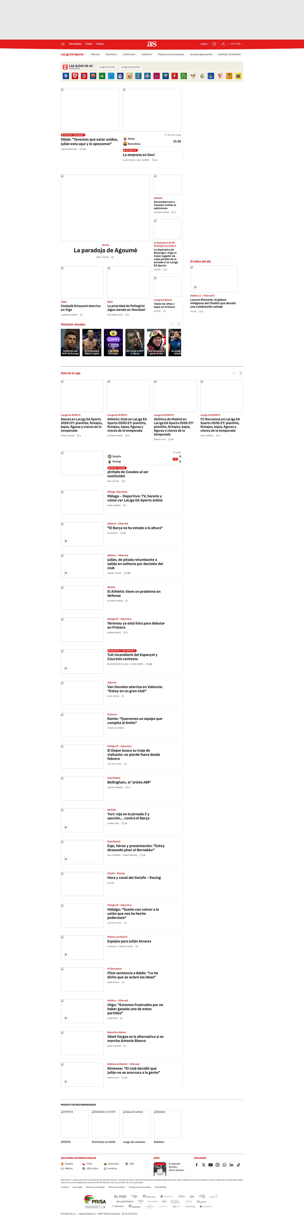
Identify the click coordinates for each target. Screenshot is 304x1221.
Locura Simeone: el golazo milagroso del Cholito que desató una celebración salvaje (213, 303)
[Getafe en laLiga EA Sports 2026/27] (147, 76)
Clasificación (129, 54)
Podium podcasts (149, 1207)
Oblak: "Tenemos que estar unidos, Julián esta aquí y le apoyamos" (89, 141)
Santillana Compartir (166, 1196)
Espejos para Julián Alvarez (129, 941)
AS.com (192, 1196)
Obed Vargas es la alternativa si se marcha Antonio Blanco (135, 1038)
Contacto (65, 1187)
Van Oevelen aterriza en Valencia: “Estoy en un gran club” (135, 689)
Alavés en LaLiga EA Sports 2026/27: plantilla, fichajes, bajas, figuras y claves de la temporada (82, 425)
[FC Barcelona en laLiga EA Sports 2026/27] (93, 76)
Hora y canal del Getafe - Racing (134, 877)
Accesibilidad (160, 1187)
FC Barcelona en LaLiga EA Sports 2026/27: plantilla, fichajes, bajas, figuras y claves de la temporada (220, 425)
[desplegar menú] (63, 44)
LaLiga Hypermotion (130, 67)
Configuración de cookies (140, 1187)
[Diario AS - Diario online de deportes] (152, 44)
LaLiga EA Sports (72, 54)
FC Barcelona (114, 968)
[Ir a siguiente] (240, 373)
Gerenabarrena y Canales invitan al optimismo (165, 205)
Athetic (111, 587)
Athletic (158, 198)
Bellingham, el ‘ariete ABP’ (129, 782)
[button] (95, 1207)
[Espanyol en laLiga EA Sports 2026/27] (138, 76)
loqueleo (190, 1207)
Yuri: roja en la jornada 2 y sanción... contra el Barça (128, 816)
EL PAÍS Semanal (175, 1202)
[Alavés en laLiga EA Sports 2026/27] (66, 76)
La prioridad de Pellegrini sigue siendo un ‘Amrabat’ (126, 308)
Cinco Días (152, 1202)
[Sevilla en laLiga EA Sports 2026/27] (220, 76)
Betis (110, 301)
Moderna (134, 1207)
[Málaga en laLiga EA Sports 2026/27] (165, 76)
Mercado (95, 54)
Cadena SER (181, 1196)
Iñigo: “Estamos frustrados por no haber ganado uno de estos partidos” (135, 1009)
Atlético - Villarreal (117, 523)
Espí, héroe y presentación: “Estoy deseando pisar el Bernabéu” (136, 848)
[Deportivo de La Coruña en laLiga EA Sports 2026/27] (120, 76)
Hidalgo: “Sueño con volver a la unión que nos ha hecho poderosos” (133, 913)
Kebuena (201, 1202)
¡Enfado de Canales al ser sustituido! (128, 474)
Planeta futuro (188, 1202)
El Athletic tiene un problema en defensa (134, 593)
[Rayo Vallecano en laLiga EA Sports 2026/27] (193, 76)
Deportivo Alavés (116, 1032)
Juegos (203, 44)
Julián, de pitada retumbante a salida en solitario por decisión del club (135, 563)
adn (202, 1196)
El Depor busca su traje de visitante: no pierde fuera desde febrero (133, 754)
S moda (176, 1207)
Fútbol (88, 44)
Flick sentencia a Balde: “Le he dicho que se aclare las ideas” (132, 975)
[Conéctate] (223, 44)
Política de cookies (116, 1187)
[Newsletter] (214, 44)
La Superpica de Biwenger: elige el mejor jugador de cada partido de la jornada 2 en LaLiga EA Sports (166, 257)
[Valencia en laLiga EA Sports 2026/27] (229, 76)
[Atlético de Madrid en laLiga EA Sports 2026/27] (84, 76)
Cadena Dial (164, 1202)
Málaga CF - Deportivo (119, 619)
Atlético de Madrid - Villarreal (123, 1064)
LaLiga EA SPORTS (70, 415)
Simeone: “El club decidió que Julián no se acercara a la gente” (133, 1070)
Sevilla (105, 245)
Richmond (117, 1206)
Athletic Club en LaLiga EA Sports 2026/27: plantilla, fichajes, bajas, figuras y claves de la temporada (127, 425)
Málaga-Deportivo (117, 491)
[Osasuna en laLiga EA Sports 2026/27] (174, 76)
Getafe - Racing (115, 873)
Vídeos (100, 44)
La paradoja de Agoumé (105, 250)
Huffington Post (124, 1202)
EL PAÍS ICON (163, 1207)
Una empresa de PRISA (95, 1199)
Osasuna (112, 714)
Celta (63, 301)
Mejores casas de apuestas (171, 54)
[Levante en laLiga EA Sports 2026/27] (156, 76)
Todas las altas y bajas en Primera (164, 305)
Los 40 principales (134, 1196)
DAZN (178, 452)
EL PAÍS (120, 1196)
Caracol (214, 1196)
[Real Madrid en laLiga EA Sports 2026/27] (202, 76)
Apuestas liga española (201, 54)
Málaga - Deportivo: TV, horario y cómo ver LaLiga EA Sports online (135, 498)
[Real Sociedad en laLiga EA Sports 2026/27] (211, 76)
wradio (140, 1202)
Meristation (206, 1207)
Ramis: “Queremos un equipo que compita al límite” (134, 720)
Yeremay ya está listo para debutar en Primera (136, 625)
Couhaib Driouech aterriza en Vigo (81, 308)
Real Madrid (113, 778)
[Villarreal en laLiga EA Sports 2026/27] (238, 76)
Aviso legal (77, 1187)
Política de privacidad (95, 1187)
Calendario (147, 54)
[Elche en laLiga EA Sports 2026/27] (129, 76)
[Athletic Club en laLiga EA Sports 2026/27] (75, 76)
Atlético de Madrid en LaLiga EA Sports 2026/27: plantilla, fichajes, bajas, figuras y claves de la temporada (174, 427)
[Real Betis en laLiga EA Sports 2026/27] (102, 76)
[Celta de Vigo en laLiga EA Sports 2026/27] (111, 76)
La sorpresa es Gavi (139, 154)
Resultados (75, 44)
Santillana (149, 1196)
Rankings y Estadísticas (229, 54)
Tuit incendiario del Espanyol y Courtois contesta (132, 656)
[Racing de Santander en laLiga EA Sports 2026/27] (183, 76)
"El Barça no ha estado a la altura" (135, 528)
